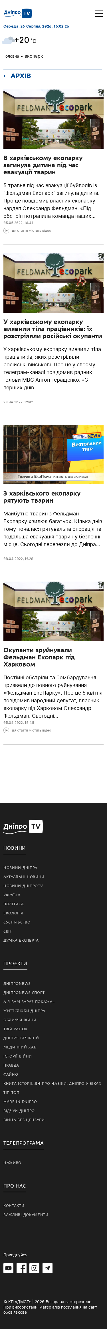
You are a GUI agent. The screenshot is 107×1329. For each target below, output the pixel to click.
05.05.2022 (13, 223)
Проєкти (15, 963)
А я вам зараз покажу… (29, 1002)
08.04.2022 (13, 559)
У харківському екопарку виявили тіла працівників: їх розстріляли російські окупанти (52, 329)
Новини (14, 848)
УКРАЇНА (12, 895)
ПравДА (11, 1065)
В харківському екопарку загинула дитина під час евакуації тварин (42, 165)
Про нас (14, 1186)
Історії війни (17, 1056)
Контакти (14, 1206)
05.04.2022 (13, 722)
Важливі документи (26, 1215)
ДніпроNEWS (17, 984)
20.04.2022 (13, 402)
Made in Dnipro (20, 1102)
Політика (13, 904)
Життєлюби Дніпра (24, 1011)
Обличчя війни (20, 1020)
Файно (10, 1075)
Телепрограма (23, 1143)
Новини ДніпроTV (23, 886)
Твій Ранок (15, 1029)
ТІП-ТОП (11, 1093)
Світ (7, 931)
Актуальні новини (24, 877)
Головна (11, 56)
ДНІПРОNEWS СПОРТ (24, 993)
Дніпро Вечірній (21, 1038)
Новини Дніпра (20, 868)
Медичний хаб (19, 1047)
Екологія (13, 913)
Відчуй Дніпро (19, 1111)
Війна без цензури (24, 1120)
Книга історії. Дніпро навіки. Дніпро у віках (52, 1084)
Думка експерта (21, 941)
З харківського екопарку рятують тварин (41, 497)
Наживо (12, 1163)
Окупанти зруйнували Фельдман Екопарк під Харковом (39, 657)
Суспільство (17, 922)
